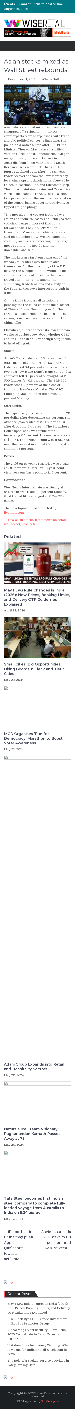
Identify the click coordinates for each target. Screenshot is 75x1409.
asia (11, 520)
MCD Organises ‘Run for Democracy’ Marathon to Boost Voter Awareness (33, 739)
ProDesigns (50, 1401)
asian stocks (24, 520)
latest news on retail (50, 520)
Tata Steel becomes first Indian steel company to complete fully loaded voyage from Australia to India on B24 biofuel (34, 1205)
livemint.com (14, 512)
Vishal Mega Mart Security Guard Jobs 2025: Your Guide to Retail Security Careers (36, 1334)
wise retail (30, 524)
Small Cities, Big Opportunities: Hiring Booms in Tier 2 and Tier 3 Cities (34, 669)
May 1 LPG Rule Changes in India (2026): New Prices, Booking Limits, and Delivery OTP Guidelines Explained (37, 597)
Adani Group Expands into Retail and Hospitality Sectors (34, 1066)
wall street (12, 524)
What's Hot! (50, 79)
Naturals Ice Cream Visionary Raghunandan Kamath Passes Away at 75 (32, 1134)
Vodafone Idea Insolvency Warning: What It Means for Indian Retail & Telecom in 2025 (38, 1349)
